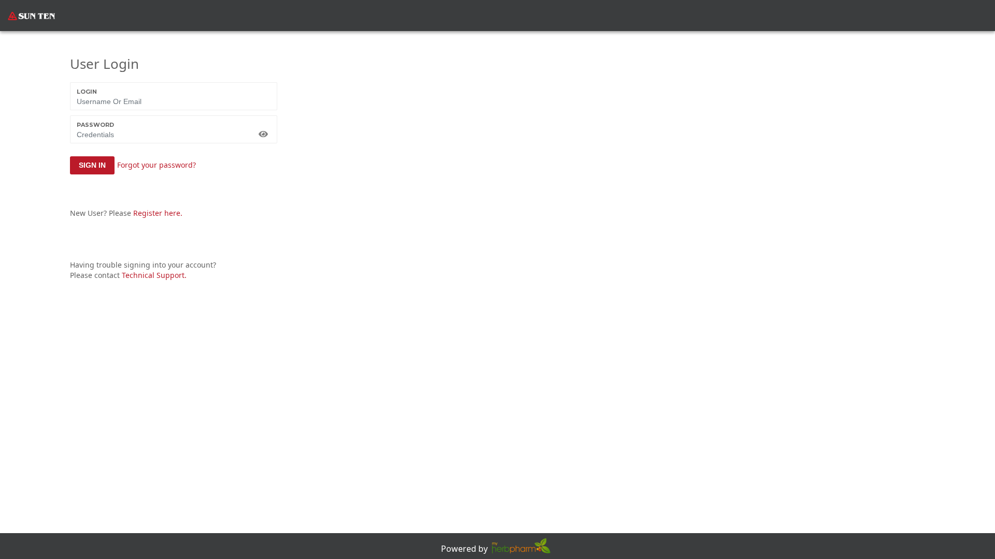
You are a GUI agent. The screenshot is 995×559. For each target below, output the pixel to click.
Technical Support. (154, 275)
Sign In (92, 165)
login (87, 91)
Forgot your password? (156, 165)
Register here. (157, 213)
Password (95, 124)
